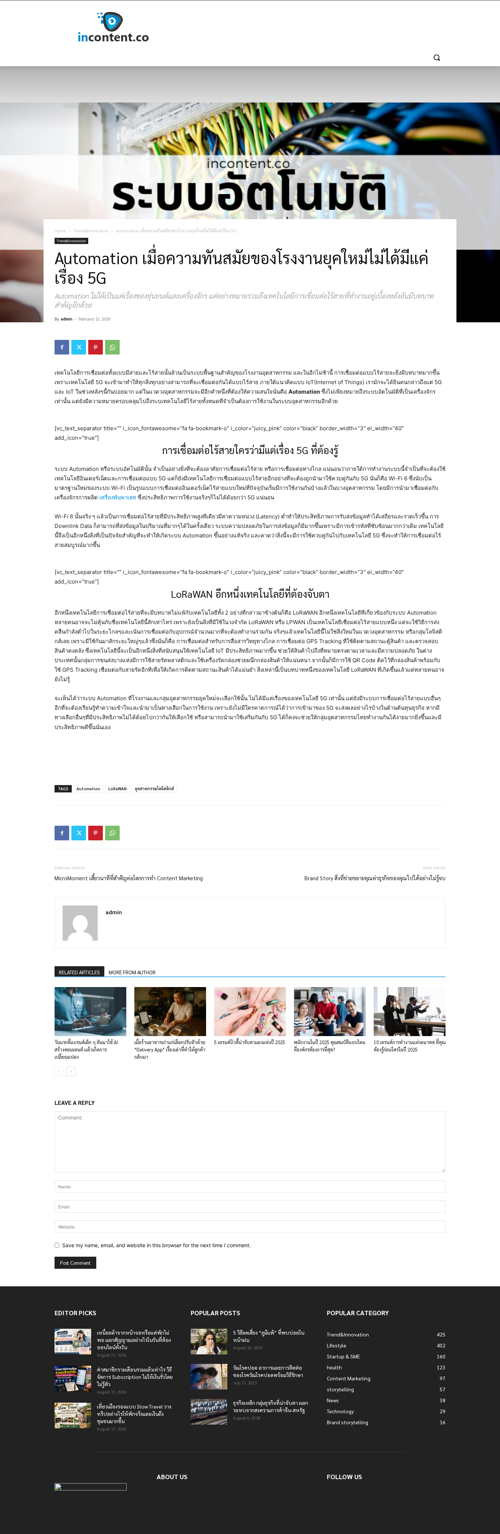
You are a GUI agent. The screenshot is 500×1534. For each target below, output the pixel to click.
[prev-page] (59, 1071)
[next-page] (70, 1071)
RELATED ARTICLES (79, 972)
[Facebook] (62, 347)
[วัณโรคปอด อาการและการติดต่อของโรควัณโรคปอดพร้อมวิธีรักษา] (209, 1376)
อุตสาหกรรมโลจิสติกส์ (154, 788)
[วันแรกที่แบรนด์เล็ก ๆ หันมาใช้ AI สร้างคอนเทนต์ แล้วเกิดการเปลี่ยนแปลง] (90, 1011)
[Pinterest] (95, 347)
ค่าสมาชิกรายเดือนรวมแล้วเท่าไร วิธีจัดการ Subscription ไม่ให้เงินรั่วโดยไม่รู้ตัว (135, 1376)
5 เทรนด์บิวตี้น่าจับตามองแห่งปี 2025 (249, 1042)
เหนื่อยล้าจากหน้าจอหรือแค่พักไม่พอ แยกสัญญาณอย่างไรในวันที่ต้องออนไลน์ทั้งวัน (134, 1339)
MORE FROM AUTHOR (132, 972)
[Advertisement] (305, 27)
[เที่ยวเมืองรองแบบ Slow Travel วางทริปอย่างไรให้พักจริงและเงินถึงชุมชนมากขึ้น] (73, 1415)
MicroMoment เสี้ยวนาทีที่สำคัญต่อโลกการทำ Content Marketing (129, 877)
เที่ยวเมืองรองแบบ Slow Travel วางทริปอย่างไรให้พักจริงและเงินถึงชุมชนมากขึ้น (134, 1413)
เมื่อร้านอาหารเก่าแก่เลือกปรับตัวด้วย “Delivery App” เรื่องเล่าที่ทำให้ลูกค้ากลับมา (169, 1049)
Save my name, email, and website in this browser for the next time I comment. (156, 1245)
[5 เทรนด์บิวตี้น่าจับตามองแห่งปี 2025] (250, 1011)
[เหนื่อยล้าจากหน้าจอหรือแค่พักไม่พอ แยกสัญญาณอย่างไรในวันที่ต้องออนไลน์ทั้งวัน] (73, 1341)
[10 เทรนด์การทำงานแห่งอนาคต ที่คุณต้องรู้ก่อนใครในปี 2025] (409, 1011)
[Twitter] (78, 347)
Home (60, 230)
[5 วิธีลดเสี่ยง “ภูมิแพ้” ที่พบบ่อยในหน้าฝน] (209, 1341)
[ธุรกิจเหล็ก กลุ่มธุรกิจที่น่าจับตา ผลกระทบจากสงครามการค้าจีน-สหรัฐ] (209, 1412)
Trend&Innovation (91, 230)
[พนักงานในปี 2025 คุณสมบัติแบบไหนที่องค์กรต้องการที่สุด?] (330, 1011)
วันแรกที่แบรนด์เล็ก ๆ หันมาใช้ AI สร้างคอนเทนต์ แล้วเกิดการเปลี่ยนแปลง (86, 1049)
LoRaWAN (117, 788)
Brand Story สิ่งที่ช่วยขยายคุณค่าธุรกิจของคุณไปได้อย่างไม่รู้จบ (375, 877)
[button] (436, 57)
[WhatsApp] (112, 347)
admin (66, 319)
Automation (88, 788)
